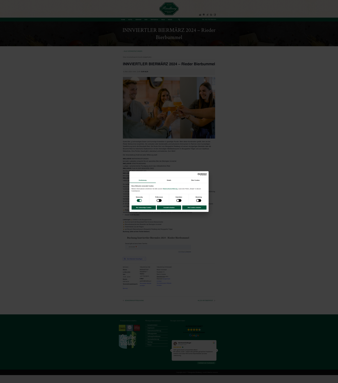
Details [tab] (169, 180)
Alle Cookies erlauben (194, 207)
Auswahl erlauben (169, 207)
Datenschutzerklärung (170, 188)
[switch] (159, 200)
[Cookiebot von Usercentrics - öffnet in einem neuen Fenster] (199, 174)
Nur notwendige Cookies (143, 207)
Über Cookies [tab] (195, 180)
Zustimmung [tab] (143, 180)
